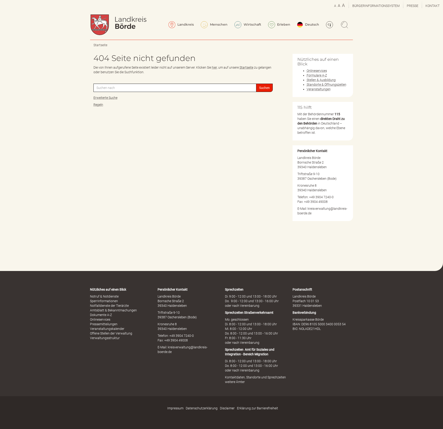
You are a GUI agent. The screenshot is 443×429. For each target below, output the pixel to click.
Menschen (218, 24)
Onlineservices (317, 71)
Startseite (100, 45)
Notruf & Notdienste (104, 296)
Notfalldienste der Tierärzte (109, 305)
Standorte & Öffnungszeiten (326, 84)
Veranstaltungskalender (107, 329)
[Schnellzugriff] (330, 25)
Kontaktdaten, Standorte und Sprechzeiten (255, 377)
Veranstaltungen (319, 89)
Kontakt (432, 6)
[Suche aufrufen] (345, 25)
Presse (412, 6)
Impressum (175, 408)
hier (214, 67)
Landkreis (185, 24)
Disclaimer (227, 408)
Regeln (98, 104)
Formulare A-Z (317, 75)
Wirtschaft (252, 24)
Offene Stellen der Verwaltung (111, 333)
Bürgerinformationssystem (376, 6)
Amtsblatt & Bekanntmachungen (113, 310)
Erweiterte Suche (105, 98)
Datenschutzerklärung (202, 408)
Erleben (283, 24)
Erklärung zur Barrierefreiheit (257, 408)
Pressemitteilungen (103, 324)
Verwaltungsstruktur (105, 338)
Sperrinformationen (104, 301)
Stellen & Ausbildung (321, 80)
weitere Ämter (235, 382)
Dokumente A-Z (101, 315)
